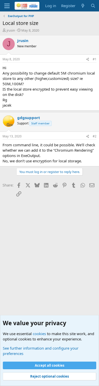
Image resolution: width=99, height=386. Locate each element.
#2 (94, 136)
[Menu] (7, 6)
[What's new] (83, 5)
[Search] (93, 5)
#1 (94, 59)
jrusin (11, 30)
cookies (39, 333)
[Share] (87, 59)
